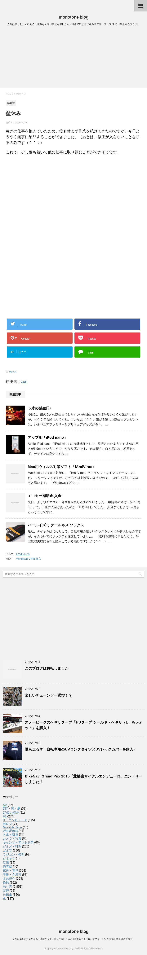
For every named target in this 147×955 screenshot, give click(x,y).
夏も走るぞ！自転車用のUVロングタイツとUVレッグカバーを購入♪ (80, 749)
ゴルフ (7, 850)
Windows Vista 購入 (28, 558)
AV (5, 805)
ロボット (9, 858)
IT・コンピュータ (15, 820)
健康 (6, 862)
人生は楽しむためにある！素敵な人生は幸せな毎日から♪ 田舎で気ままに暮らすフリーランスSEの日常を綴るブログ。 (74, 939)
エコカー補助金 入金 (44, 496)
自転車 (7, 894)
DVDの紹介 (11, 812)
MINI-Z (7, 823)
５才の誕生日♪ (39, 408)
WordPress (10, 830)
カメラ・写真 (12, 838)
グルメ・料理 (12, 846)
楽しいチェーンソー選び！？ (48, 695)
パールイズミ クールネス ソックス (56, 525)
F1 (5, 816)
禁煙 (6, 890)
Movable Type (12, 827)
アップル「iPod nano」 (48, 437)
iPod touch (22, 554)
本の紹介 (9, 878)
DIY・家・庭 (11, 808)
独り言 (13, 371)
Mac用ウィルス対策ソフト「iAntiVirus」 (62, 467)
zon (24, 381)
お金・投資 (10, 834)
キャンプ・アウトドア (18, 842)
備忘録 (7, 866)
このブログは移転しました (47, 668)
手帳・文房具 (12, 874)
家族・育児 (10, 870)
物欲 (6, 882)
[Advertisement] (73, 58)
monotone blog (73, 17)
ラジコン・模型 (13, 854)
